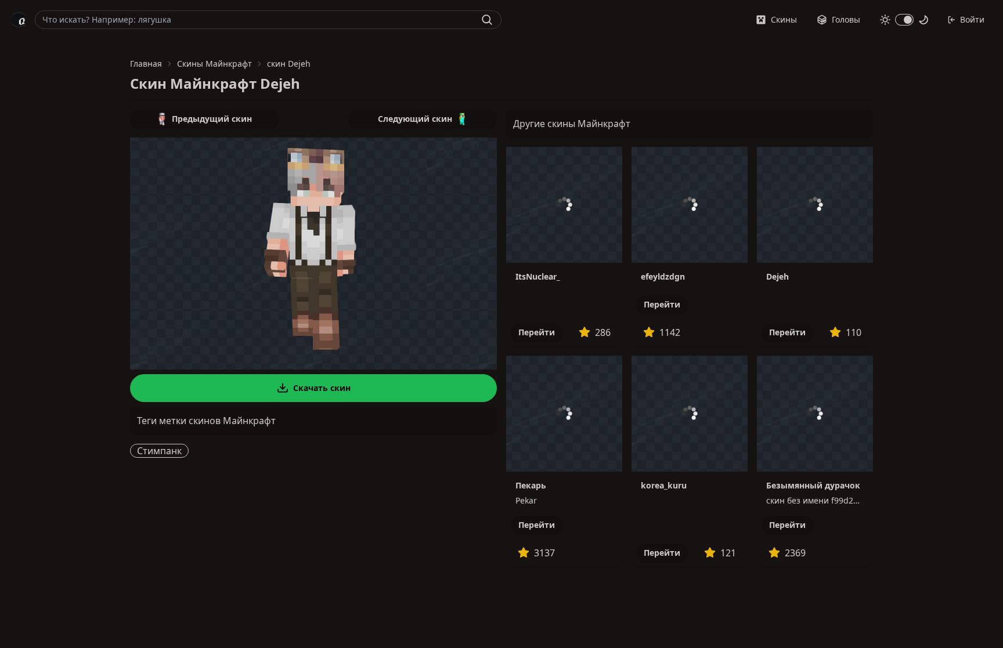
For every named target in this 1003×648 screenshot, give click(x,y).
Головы (846, 19)
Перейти (536, 332)
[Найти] (487, 20)
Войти (972, 19)
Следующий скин (415, 118)
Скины (784, 19)
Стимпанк (159, 450)
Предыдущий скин (212, 118)
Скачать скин (322, 387)
